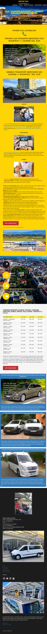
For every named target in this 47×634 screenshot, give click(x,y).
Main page (15, 5)
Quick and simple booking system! (11, 152)
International (38, 5)
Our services (5, 568)
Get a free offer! (10, 368)
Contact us (8, 522)
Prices (21, 5)
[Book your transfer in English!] (24, 35)
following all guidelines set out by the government (14, 126)
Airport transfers (6, 570)
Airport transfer (28, 5)
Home (4, 565)
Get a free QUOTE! (11, 223)
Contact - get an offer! (7, 624)
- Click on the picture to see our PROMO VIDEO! (13, 227)
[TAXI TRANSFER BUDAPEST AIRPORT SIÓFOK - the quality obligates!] (23, 597)
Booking (45, 5)
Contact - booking (6, 571)
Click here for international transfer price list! (12, 357)
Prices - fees (5, 567)
